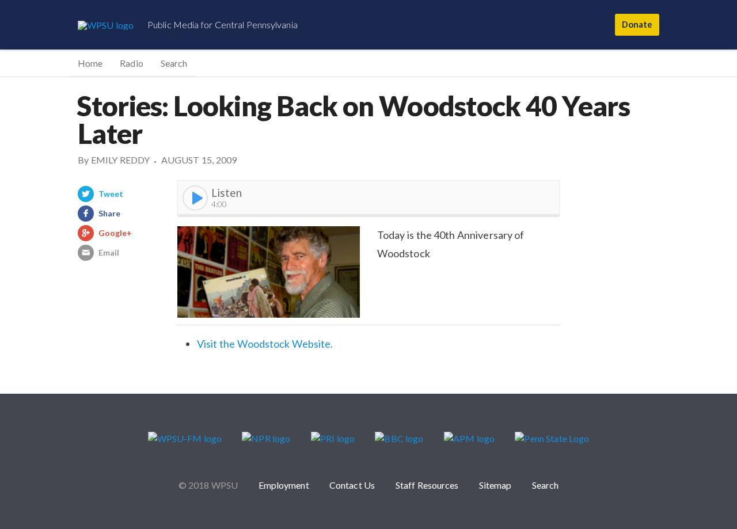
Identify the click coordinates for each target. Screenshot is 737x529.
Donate (637, 24)
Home (90, 63)
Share (109, 213)
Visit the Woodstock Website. (265, 343)
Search (174, 63)
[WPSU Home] (106, 24)
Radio (131, 63)
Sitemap (495, 484)
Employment (284, 484)
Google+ (115, 233)
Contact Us (352, 484)
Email (108, 252)
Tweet (110, 194)
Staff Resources (427, 484)
